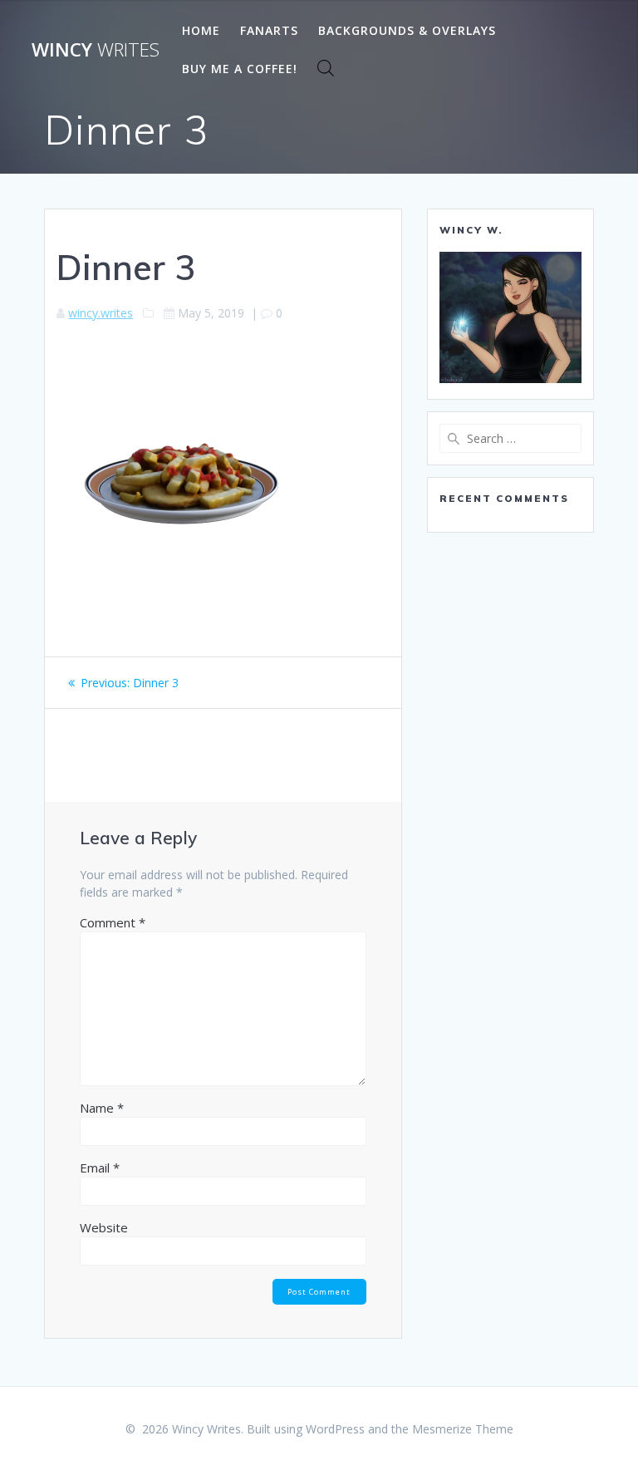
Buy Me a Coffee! (239, 68)
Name (102, 1107)
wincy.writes (100, 313)
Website (104, 1227)
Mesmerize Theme (462, 1429)
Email (100, 1167)
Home (201, 30)
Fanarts (269, 30)
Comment (112, 922)
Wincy (96, 50)
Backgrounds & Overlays (407, 30)
